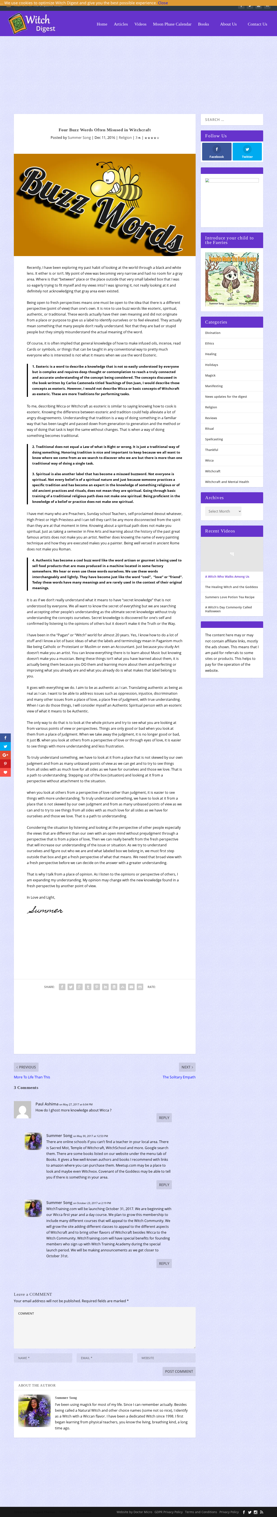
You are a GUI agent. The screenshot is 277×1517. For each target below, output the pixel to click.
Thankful (211, 450)
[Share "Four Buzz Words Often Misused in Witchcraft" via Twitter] (70, 987)
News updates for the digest (226, 396)
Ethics (209, 343)
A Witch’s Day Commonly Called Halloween (228, 609)
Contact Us (257, 24)
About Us (228, 24)
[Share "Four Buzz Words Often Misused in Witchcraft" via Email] (131, 987)
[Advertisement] (138, 75)
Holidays (211, 365)
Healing (210, 354)
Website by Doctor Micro (134, 1512)
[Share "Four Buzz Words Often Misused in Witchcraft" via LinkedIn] (105, 987)
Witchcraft (213, 471)
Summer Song (79, 137)
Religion (125, 137)
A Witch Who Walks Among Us (227, 577)
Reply (164, 1117)
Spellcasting (214, 439)
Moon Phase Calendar (172, 24)
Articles (121, 24)
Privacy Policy (229, 1512)
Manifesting (214, 386)
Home (101, 24)
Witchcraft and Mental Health (227, 482)
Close (163, 2)
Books (203, 24)
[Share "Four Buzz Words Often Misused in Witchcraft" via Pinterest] (96, 987)
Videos (140, 24)
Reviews (211, 418)
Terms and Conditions (201, 1512)
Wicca (209, 460)
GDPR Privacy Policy (169, 1512)
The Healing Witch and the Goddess (231, 587)
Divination (213, 333)
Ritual (209, 429)
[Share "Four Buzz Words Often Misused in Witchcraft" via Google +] (79, 987)
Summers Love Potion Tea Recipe (229, 597)
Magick (210, 375)
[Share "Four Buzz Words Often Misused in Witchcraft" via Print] (140, 987)
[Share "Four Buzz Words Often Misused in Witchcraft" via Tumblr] (88, 987)
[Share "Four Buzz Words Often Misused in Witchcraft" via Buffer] (114, 987)
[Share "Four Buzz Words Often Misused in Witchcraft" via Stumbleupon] (122, 987)
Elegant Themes (44, 1512)
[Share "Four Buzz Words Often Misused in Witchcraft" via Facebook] (62, 987)
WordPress (83, 1512)
